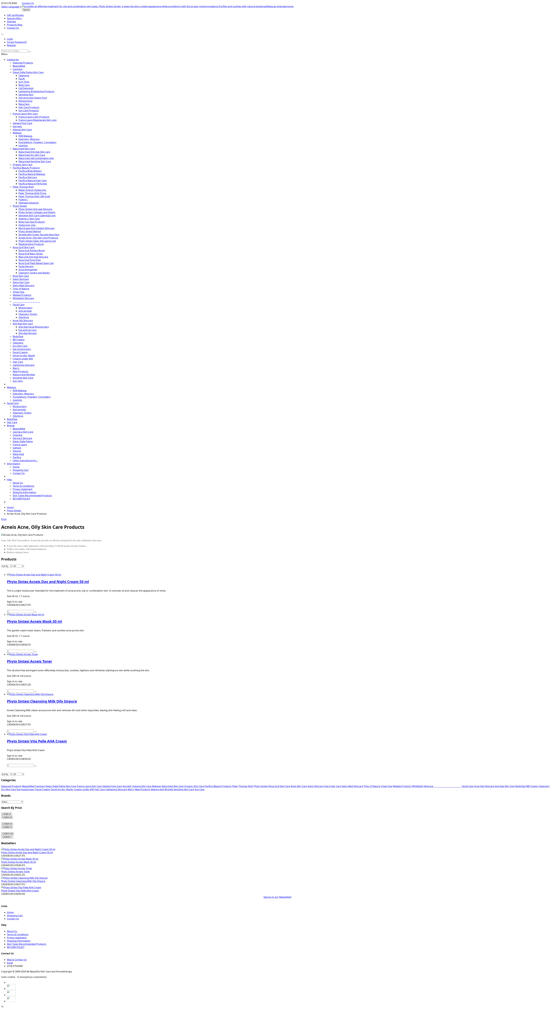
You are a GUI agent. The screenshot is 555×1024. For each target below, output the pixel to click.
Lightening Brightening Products (36, 91)
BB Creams (19, 339)
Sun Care (18, 381)
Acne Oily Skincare (23, 320)
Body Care (24, 85)
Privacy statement (22, 489)
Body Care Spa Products (31, 221)
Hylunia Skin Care (22, 129)
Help (9, 479)
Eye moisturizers (22, 349)
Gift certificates (15, 15)
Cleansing (23, 75)
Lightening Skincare (23, 365)
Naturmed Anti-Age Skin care (34, 151)
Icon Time (23, 81)
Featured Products (23, 62)
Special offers (14, 18)
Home (16, 466)
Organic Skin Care (22, 164)
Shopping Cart (20, 470)
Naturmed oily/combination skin (36, 158)
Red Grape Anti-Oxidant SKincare (36, 228)
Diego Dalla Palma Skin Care (28, 72)
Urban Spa (18, 291)
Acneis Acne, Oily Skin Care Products (38, 237)
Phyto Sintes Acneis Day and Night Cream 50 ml (27, 852)
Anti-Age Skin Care (23, 323)
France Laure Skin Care (25, 113)
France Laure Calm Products (33, 116)
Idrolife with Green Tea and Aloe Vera (38, 234)
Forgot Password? (17, 42)
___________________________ (26, 301)
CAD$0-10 (6, 814)
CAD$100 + (7, 837)
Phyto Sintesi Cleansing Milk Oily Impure (23, 881)
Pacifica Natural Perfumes (32, 183)
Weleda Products (22, 295)
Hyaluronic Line (26, 225)
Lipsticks (23, 145)
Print (4, 519)
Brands (11, 425)
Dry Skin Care (20, 346)
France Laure (20, 444)
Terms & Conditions (23, 486)
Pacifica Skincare (27, 177)
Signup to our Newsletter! (277, 897)
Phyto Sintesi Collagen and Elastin (36, 212)
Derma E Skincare (22, 438)
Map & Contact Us (17, 959)
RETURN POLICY (21, 498)
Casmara (17, 69)
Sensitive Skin (25, 94)
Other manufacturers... (25, 460)
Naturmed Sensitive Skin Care (34, 161)
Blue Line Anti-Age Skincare (33, 256)
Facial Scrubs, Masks (24, 355)
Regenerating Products (31, 244)
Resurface (23, 104)
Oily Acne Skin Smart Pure (32, 97)
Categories (13, 59)
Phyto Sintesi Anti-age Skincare (35, 209)
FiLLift (21, 78)
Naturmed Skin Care (24, 148)
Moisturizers (25, 307)
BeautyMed (19, 66)
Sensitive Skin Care (23, 377)
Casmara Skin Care (23, 431)
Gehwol (17, 447)
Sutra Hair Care (21, 282)
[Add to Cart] (35, 612)
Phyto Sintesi (20, 206)
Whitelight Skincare (23, 298)
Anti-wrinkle (25, 311)
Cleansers (18, 342)
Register (11, 45)
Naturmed (18, 454)
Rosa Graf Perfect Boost (31, 250)
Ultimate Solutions (28, 202)
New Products (20, 371)
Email (10, 962)
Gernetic (17, 126)
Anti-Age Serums (27, 333)
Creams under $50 (23, 358)
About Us (18, 482)
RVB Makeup (25, 136)
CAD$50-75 (7, 827)
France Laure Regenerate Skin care (37, 120)
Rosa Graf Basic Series (30, 253)
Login (10, 38)
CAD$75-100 (7, 834)
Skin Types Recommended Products (32, 495)
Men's (16, 368)
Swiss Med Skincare (23, 285)
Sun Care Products (28, 110)
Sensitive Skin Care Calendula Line (37, 215)
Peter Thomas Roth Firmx (32, 193)
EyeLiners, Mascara (28, 139)
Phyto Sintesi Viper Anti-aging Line (37, 241)
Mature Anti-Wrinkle (24, 374)
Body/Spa (18, 336)
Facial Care (18, 304)
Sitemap (11, 21)
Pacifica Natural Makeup (31, 174)
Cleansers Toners (27, 314)
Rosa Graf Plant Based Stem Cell (35, 263)
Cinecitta (17, 435)
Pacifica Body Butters (30, 171)
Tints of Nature (21, 288)
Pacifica (17, 457)
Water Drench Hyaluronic (32, 190)
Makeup (17, 132)
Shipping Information (24, 492)
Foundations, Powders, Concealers (37, 142)
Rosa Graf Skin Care (23, 247)
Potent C (23, 199)
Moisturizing (25, 101)
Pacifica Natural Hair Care (32, 180)
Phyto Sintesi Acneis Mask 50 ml (18, 862)
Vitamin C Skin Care (29, 218)
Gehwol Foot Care (22, 123)
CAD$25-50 (7, 824)
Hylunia (17, 451)
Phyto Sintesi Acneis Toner (15, 871)
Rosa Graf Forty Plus (29, 260)
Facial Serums (26, 266)
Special (26, 10)
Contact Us (28, 3)
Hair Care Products (28, 107)
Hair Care (18, 361)
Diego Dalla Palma (23, 441)
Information (13, 463)
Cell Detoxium (26, 88)
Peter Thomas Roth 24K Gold (34, 196)
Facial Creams (20, 352)
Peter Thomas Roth (23, 186)
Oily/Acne (23, 317)
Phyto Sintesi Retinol (29, 231)
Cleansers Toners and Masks (34, 272)
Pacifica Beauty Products (26, 167)
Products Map (14, 24)
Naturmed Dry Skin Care (31, 155)
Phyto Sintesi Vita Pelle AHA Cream (20, 890)
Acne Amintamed (27, 269)
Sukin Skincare (21, 279)
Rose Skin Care (21, 276)
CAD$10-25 (7, 817)
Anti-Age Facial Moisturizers (33, 326)
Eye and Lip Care (27, 330)
